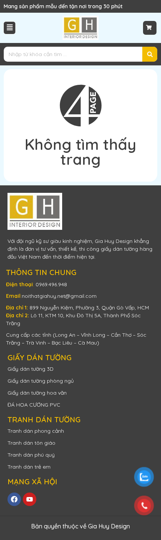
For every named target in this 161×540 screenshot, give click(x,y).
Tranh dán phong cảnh (35, 431)
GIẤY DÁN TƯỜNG (39, 357)
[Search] (149, 54)
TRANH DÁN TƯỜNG (43, 419)
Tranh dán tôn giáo (31, 442)
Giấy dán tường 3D (30, 368)
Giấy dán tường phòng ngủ (40, 380)
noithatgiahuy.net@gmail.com (59, 296)
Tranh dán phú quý (31, 454)
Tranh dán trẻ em (29, 466)
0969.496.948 (51, 284)
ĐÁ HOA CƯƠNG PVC (33, 404)
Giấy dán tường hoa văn (37, 392)
